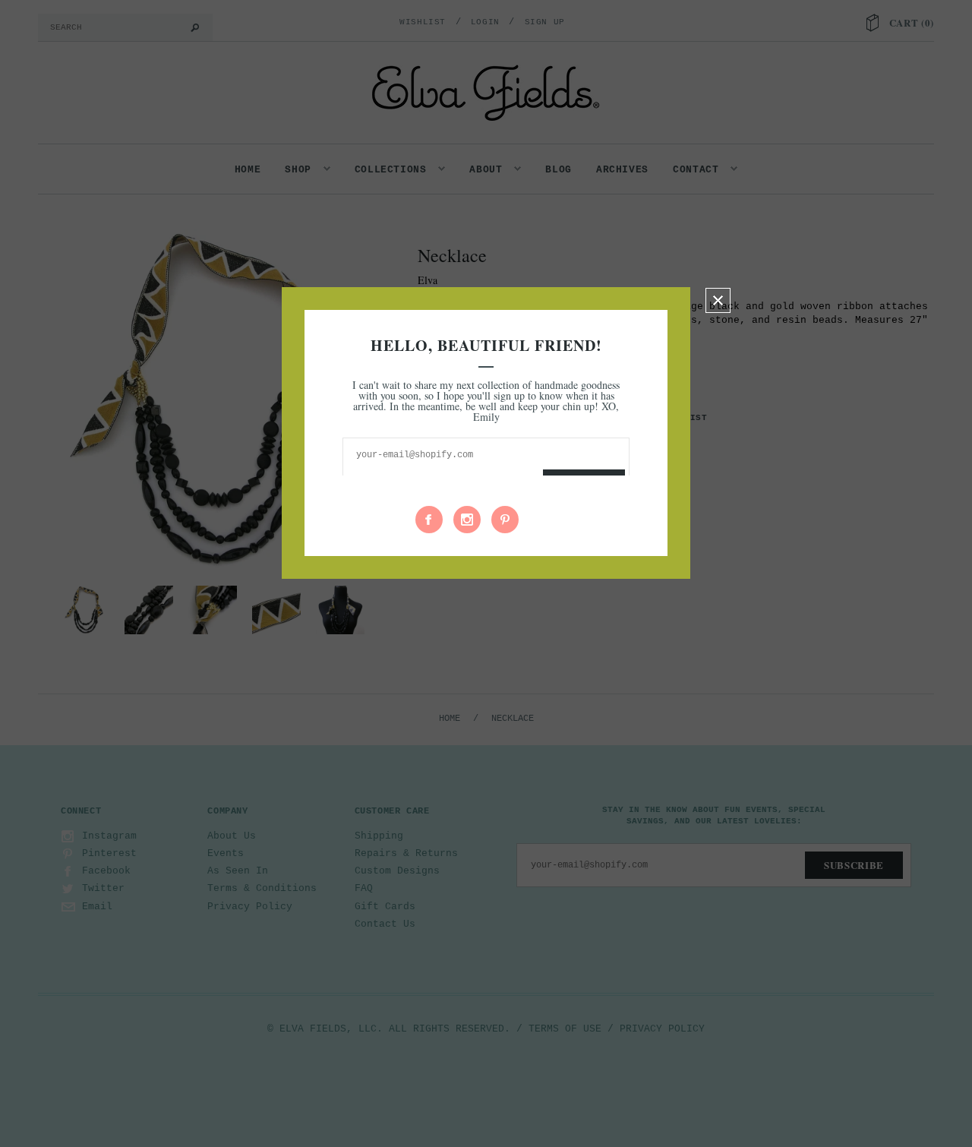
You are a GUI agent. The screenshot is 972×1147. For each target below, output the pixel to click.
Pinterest (505, 519)
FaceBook (429, 519)
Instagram (467, 519)
